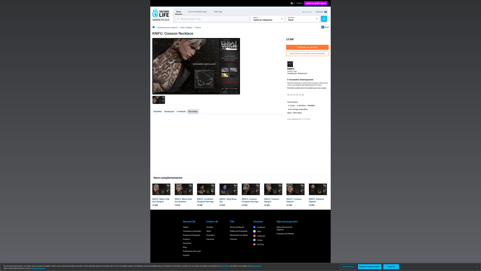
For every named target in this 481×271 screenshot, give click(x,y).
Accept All (391, 266)
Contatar (209, 227)
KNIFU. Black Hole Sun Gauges (160, 200)
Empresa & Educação (191, 235)
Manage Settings (348, 266)
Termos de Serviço (237, 227)
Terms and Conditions (37, 268)
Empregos (210, 235)
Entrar (299, 3)
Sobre (208, 231)
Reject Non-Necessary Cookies (369, 266)
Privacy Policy (224, 266)
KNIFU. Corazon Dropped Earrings (250, 200)
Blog (185, 247)
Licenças (233, 239)
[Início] (153, 27)
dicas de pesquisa (307, 12)
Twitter (259, 240)
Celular (186, 227)
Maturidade (291, 17)
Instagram (261, 236)
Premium (186, 239)
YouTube (260, 244)
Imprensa (210, 239)
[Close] (477, 266)
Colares (198, 27)
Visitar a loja (292, 71)
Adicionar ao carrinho (307, 47)
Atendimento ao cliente (239, 235)
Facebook (261, 227)
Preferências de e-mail (192, 251)
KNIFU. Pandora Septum (316, 200)
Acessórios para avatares (167, 27)
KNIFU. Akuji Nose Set (228, 200)
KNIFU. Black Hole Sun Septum (183, 200)
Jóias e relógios (186, 27)
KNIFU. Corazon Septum (294, 200)
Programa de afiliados (285, 234)
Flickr (259, 231)
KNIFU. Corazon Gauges (271, 200)
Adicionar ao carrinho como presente (307, 53)
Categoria (255, 17)
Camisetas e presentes (192, 231)
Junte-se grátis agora (316, 3)
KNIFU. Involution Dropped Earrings (205, 200)
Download (187, 243)
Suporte (186, 255)
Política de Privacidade (239, 231)
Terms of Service (255, 266)
